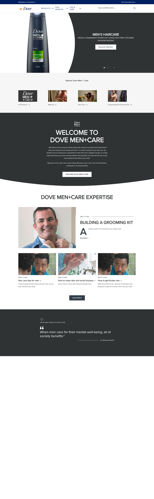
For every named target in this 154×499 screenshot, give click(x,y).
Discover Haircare (107, 47)
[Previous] (99, 67)
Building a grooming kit (106, 222)
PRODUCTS (45, 8)
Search (134, 8)
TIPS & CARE (72, 8)
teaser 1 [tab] (104, 67)
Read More (84, 238)
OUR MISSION (59, 8)
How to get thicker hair (109, 280)
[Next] (114, 67)
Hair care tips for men (28, 280)
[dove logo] (25, 8)
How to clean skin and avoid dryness (75, 280)
